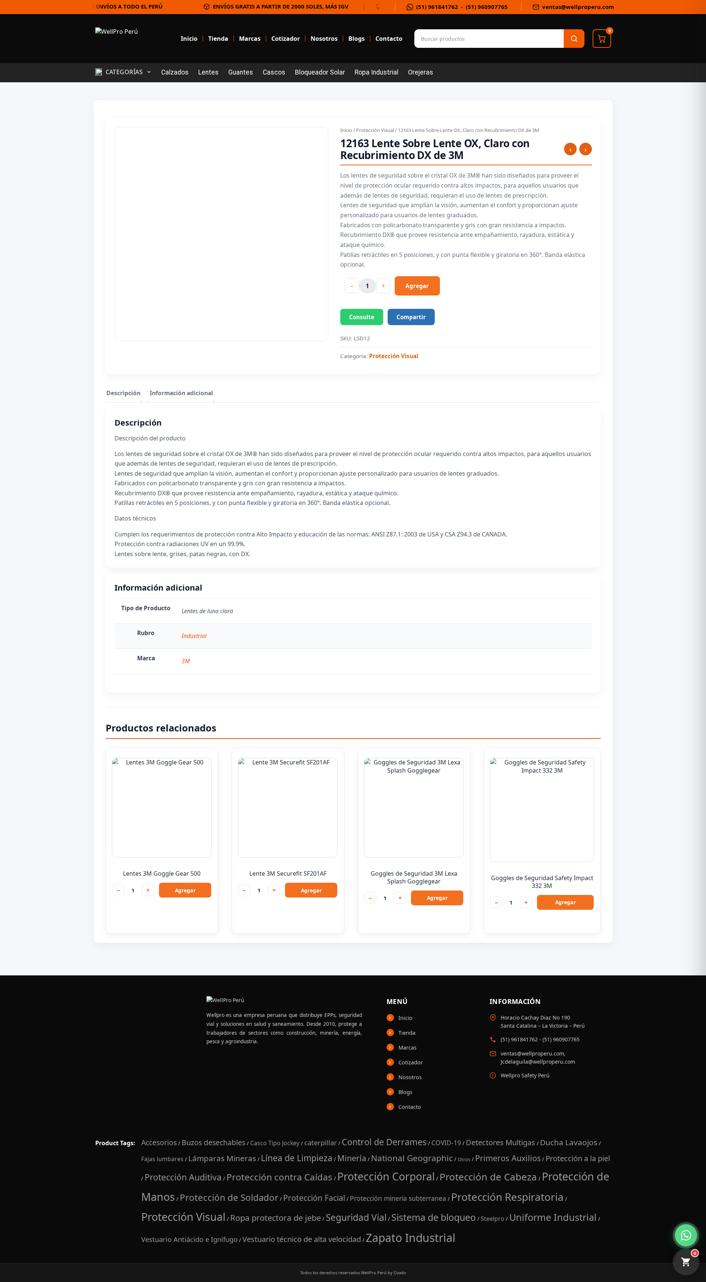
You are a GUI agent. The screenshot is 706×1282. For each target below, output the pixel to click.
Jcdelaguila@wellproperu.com (538, 1061)
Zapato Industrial (410, 1237)
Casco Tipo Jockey (274, 1143)
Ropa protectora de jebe (275, 1217)
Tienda (218, 38)
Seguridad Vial (356, 1217)
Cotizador (285, 38)
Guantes (240, 72)
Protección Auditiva (183, 1177)
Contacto (388, 38)
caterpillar (320, 1142)
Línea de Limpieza (296, 1158)
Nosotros (324, 38)
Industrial (194, 636)
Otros (464, 1159)
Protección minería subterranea (398, 1198)
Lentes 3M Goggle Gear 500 (161, 873)
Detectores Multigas (500, 1142)
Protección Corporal (386, 1176)
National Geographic (412, 1158)
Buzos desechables (213, 1142)
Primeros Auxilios (508, 1158)
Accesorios (159, 1142)
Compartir (411, 317)
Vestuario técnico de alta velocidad (301, 1239)
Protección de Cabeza (488, 1176)
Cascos (274, 72)
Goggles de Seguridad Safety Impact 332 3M (542, 882)
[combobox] (451, 38)
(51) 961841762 (437, 6)
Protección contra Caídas (279, 1177)
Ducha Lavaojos (568, 1142)
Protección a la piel (578, 1158)
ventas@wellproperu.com (578, 6)
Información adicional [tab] (181, 393)
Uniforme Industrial (553, 1217)
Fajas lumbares (162, 1159)
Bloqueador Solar (320, 72)
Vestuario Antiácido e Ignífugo (189, 1239)
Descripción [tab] (123, 393)
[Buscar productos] (574, 38)
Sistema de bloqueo (433, 1217)
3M (186, 661)
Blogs (356, 38)
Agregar (417, 286)
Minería (351, 1158)
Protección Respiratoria (507, 1197)
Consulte (361, 317)
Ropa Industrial (376, 72)
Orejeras (420, 72)
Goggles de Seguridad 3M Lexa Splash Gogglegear (414, 877)
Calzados (175, 72)
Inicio (189, 38)
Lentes (208, 72)
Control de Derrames (384, 1142)
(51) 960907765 (487, 6)
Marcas (250, 38)
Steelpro (492, 1219)
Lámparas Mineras (222, 1158)
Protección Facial (314, 1197)
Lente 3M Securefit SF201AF (288, 873)
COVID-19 (446, 1142)
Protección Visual (375, 130)
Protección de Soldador (229, 1197)
